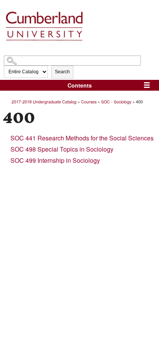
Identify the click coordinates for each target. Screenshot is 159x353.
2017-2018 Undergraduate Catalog (44, 101)
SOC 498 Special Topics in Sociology (61, 149)
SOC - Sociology (116, 101)
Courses (88, 101)
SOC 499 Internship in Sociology (55, 160)
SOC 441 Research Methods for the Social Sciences (82, 137)
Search (62, 71)
